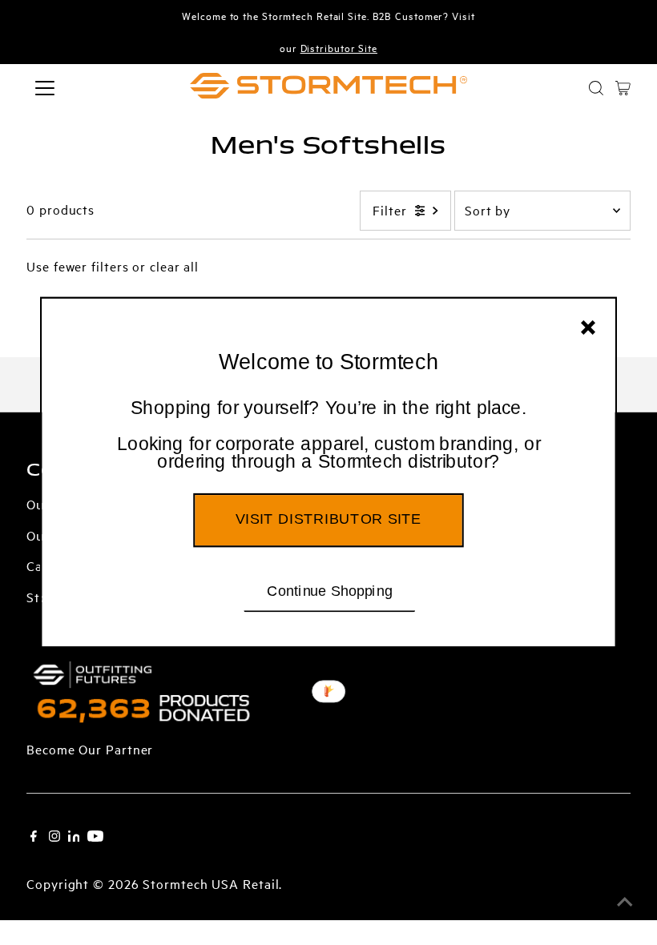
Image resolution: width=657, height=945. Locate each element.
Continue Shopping (330, 590)
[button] (329, 436)
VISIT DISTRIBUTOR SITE (328, 519)
